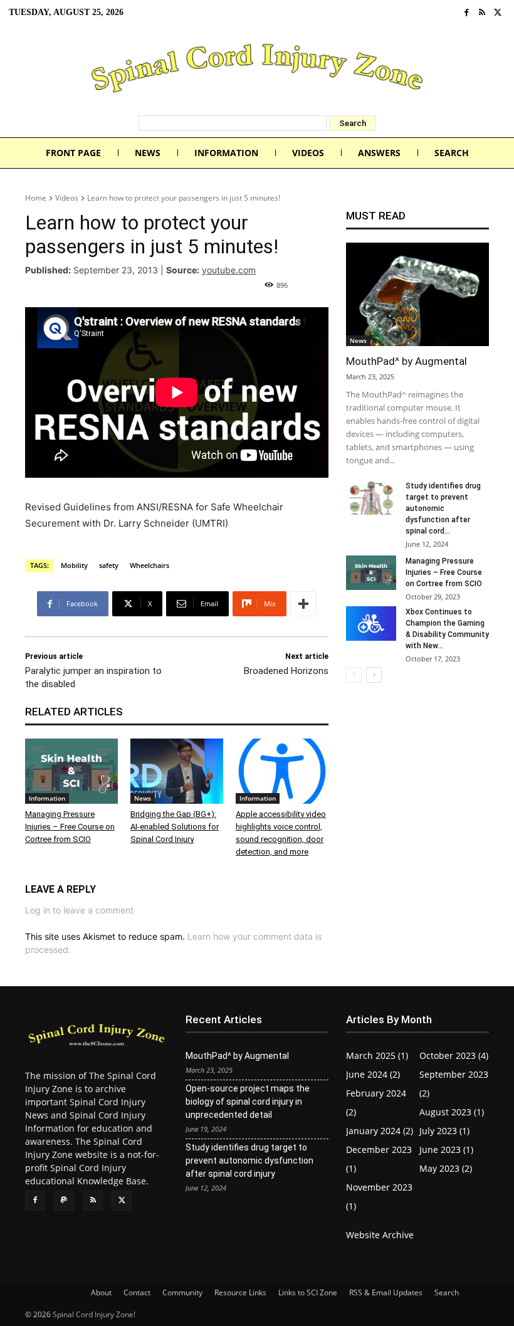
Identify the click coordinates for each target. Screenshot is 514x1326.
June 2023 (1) (446, 1149)
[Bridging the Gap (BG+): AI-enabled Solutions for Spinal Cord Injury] (176, 771)
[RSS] (482, 13)
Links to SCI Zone (307, 1292)
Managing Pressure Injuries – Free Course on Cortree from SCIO (70, 826)
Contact (136, 1292)
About (101, 1292)
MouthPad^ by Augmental (406, 361)
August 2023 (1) (451, 1112)
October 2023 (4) (453, 1055)
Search (446, 1292)
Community (182, 1292)
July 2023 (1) (444, 1131)
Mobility (74, 565)
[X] (497, 13)
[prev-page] (354, 675)
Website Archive (380, 1235)
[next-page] (374, 675)
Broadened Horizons (286, 670)
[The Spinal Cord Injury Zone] (257, 70)
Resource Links (240, 1292)
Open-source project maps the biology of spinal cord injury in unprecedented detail (248, 1101)
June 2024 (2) (373, 1074)
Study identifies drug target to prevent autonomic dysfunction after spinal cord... (443, 508)
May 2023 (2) (445, 1168)
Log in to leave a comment (79, 910)
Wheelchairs (149, 565)
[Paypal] (64, 1201)
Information (47, 798)
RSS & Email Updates (385, 1292)
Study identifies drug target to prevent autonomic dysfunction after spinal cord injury (249, 1160)
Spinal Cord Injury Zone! (94, 1314)
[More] (303, 603)
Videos (66, 197)
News (142, 798)
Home (35, 197)
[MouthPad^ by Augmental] (417, 294)
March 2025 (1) (377, 1055)
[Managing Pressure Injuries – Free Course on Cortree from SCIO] (71, 771)
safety (108, 565)
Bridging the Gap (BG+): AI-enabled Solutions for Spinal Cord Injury (174, 826)
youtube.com (229, 270)
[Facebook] (467, 13)
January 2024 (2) (379, 1131)
